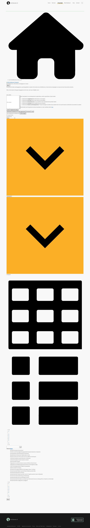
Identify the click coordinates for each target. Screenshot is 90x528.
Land (32, 111)
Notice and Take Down (40, 526)
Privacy (33, 526)
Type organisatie (21, 111)
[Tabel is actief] (45, 313)
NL (82, 2)
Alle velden (9, 94)
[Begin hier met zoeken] (46, 45)
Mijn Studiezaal (67, 2)
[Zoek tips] (19, 102)
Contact (78, 2)
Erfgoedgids (60, 2)
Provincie (28, 111)
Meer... (8, 85)
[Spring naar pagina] (20, 447)
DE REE (18, 526)
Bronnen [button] (54, 2)
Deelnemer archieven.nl (12, 111)
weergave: (9, 274)
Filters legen (23, 113)
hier (52, 107)
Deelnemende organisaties (79, 520)
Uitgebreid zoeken (14, 109)
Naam (11, 448)
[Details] (45, 390)
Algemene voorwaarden (26, 526)
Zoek (8, 109)
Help (74, 2)
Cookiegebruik (49, 526)
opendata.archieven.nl (11, 526)
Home (49, 2)
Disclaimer (55, 526)
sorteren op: (9, 116)
